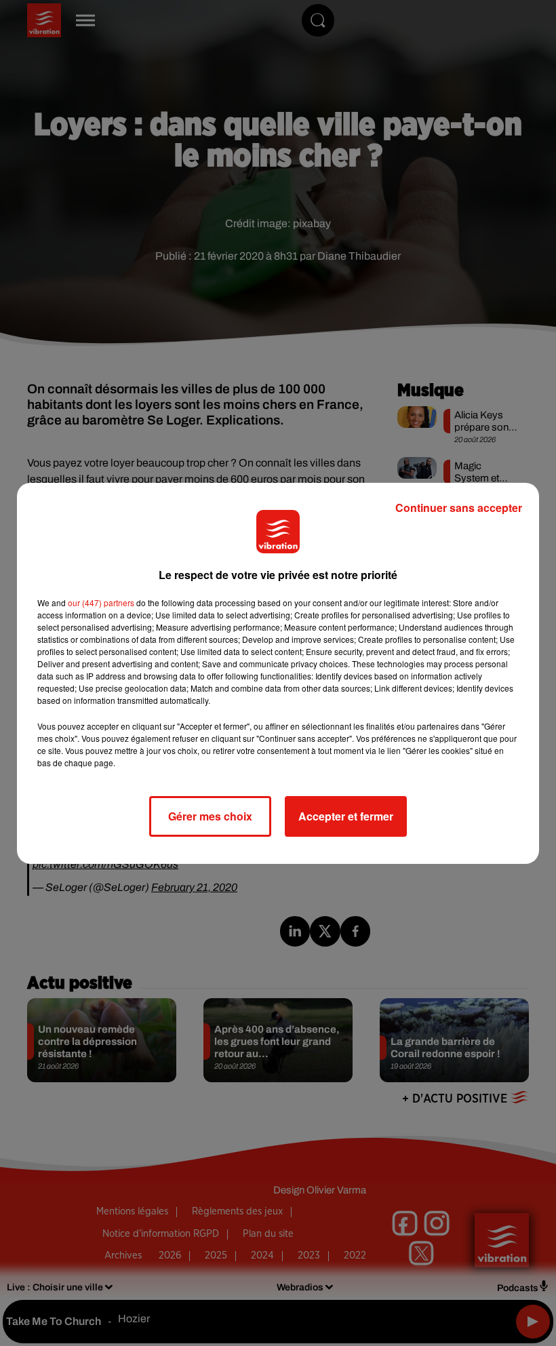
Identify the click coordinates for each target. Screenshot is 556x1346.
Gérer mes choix (210, 816)
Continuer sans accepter (458, 507)
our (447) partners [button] (101, 602)
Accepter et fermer (345, 816)
